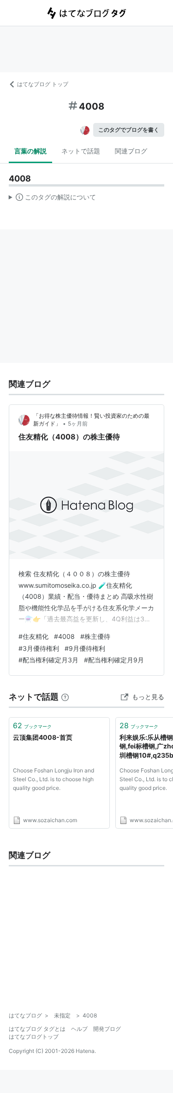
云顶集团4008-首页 (42, 737)
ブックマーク (32, 725)
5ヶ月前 (78, 423)
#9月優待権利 (85, 648)
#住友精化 (33, 636)
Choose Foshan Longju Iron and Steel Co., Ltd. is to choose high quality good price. (53, 779)
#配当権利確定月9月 (114, 660)
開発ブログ (107, 1028)
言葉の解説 (30, 151)
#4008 (64, 636)
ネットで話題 (80, 151)
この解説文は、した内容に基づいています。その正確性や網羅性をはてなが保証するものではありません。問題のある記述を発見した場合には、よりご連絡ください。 (52, 199)
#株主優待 (95, 636)
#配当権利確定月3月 (48, 660)
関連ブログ (131, 151)
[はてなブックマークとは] (65, 696)
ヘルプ (79, 1028)
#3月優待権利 (38, 648)
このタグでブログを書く (128, 129)
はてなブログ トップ (42, 84)
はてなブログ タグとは (37, 1028)
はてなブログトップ (34, 1036)
